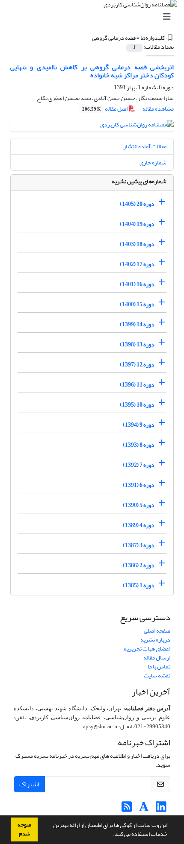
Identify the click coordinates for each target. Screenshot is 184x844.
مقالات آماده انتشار (144, 146)
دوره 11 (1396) (137, 384)
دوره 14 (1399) (137, 324)
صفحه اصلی (157, 630)
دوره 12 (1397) (137, 364)
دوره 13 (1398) (137, 344)
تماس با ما (159, 666)
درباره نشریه (155, 639)
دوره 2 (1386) (138, 565)
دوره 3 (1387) (138, 545)
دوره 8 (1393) (138, 445)
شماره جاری (152, 162)
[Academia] (144, 809)
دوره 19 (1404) (137, 224)
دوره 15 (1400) (137, 304)
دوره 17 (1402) (137, 264)
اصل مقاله (105, 108)
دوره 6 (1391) (138, 485)
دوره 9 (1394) (138, 425)
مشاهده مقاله (158, 108)
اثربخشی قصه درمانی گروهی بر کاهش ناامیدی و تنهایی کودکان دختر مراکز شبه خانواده (92, 71)
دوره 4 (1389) (138, 525)
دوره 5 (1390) (138, 505)
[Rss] (127, 809)
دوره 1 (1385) (138, 585)
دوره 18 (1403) (137, 244)
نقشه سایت (157, 675)
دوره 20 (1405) (137, 204)
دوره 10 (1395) (137, 404)
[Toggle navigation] (94, 17)
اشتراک (29, 784)
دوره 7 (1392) (138, 465)
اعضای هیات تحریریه (147, 648)
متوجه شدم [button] (24, 829)
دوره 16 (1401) (137, 284)
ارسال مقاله (156, 657)
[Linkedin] (161, 809)
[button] (111, 835)
